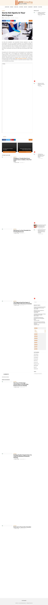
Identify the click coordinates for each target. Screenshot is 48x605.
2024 (36, 336)
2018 (35, 349)
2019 (35, 347)
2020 (36, 345)
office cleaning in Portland (20, 58)
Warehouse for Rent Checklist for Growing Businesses (22, 231)
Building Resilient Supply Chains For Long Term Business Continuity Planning (22, 456)
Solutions (35, 368)
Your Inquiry (24, 600)
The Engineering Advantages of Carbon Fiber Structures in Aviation (22, 303)
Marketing (35, 365)
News (34, 367)
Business (3, 10)
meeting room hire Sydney (38, 373)
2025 (35, 334)
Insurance (35, 362)
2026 (35, 328)
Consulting (35, 357)
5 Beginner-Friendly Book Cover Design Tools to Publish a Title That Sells (22, 160)
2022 (35, 340)
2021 (35, 342)
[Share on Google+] (11, 21)
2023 (35, 338)
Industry (35, 360)
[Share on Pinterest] (13, 21)
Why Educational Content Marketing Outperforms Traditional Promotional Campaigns (42, 231)
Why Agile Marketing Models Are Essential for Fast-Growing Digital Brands (42, 226)
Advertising (35, 354)
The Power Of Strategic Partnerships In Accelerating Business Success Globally (20, 384)
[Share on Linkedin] (15, 21)
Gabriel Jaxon (16, 162)
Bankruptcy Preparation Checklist (22, 527)
